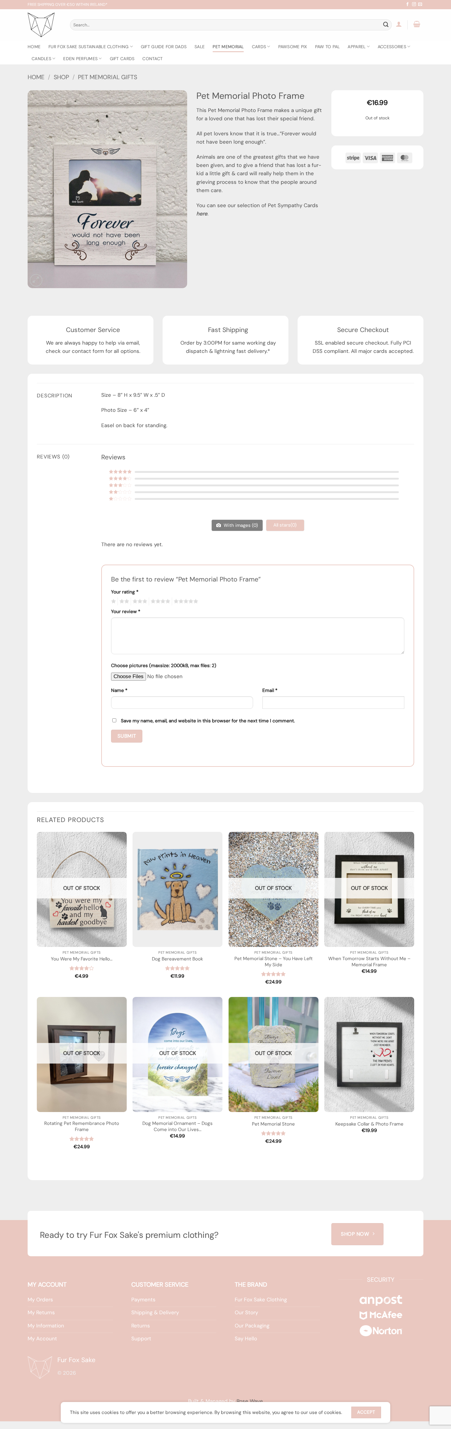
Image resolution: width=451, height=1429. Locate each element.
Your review (125, 611)
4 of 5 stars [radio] (159, 601)
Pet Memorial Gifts (107, 77)
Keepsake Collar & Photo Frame (369, 1124)
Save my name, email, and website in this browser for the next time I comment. (208, 721)
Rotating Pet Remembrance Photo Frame (81, 1127)
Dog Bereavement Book (177, 959)
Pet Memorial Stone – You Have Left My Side (273, 962)
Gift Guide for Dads (164, 46)
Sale (200, 46)
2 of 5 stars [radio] (123, 601)
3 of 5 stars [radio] (139, 601)
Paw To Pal (327, 46)
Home (34, 46)
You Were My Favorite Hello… (82, 959)
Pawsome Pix (292, 46)
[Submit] (385, 24)
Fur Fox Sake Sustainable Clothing (88, 46)
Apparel (356, 46)
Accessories (392, 46)
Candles (41, 58)
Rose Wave (250, 1401)
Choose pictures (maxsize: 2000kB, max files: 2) (163, 665)
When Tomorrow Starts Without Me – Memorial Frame (369, 962)
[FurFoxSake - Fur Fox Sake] (44, 25)
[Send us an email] (420, 4)
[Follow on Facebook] (408, 4)
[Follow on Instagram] (414, 4)
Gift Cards (122, 58)
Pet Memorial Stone (273, 1124)
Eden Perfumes (80, 58)
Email (269, 690)
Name (119, 690)
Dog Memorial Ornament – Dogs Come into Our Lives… (177, 1127)
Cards (259, 46)
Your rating (124, 592)
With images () (240, 525)
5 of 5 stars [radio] (185, 601)
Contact (152, 58)
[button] (399, 24)
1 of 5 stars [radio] (113, 601)
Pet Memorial (228, 46)
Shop (61, 77)
